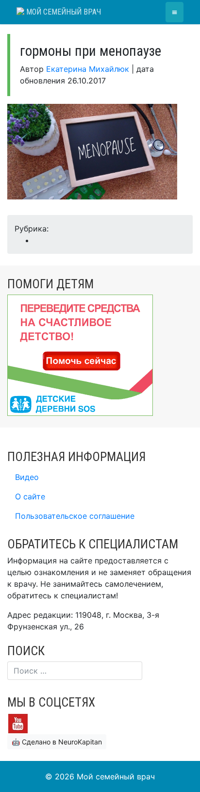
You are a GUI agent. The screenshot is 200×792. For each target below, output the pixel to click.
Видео (27, 477)
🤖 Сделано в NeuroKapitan (57, 742)
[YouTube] (18, 723)
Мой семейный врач (62, 11)
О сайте (30, 496)
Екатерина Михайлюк (87, 69)
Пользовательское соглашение (74, 516)
